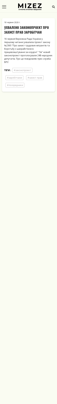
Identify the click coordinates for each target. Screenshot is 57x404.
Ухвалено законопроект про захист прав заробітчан (26, 30)
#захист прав (35, 77)
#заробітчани (14, 77)
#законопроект (22, 70)
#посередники (15, 85)
